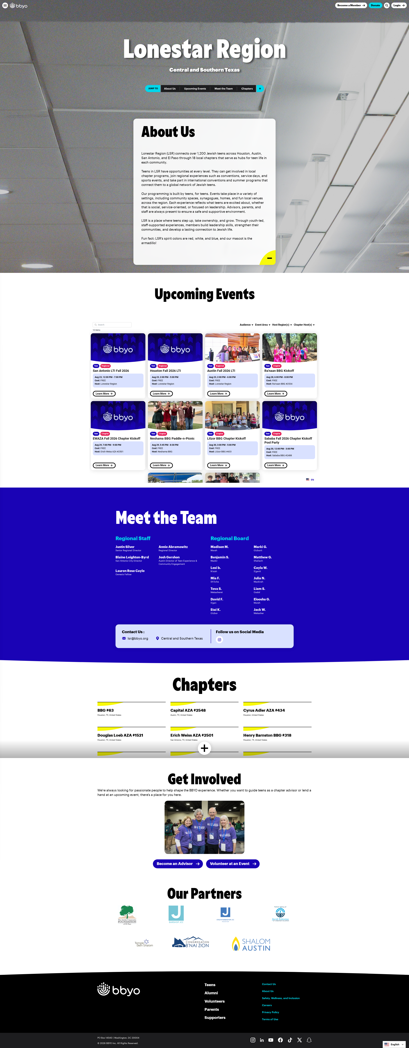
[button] (5, 5)
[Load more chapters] (204, 748)
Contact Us (269, 984)
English (395, 1044)
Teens (209, 984)
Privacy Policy (270, 1012)
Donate (375, 5)
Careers (267, 1005)
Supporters (214, 1017)
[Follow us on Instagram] (219, 639)
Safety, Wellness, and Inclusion (281, 998)
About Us (170, 88)
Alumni (211, 992)
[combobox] (394, 1044)
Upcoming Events (195, 88)
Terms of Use (270, 1019)
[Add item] (260, 88)
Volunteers (214, 1001)
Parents (211, 1009)
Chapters (247, 88)
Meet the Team (224, 88)
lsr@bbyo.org (138, 638)
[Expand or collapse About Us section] (267, 257)
